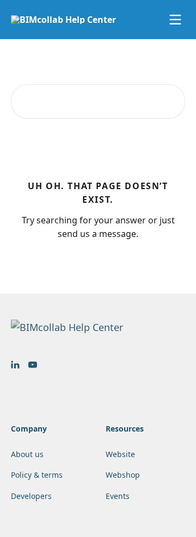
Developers (31, 496)
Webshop (123, 475)
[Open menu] (175, 19)
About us (27, 454)
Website (120, 454)
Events (118, 496)
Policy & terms (37, 475)
